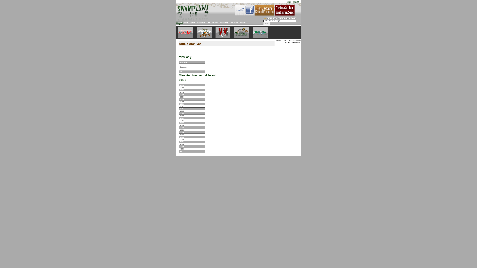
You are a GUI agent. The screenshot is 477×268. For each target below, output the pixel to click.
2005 (182, 132)
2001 (182, 142)
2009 (182, 125)
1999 (182, 146)
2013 (182, 116)
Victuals (243, 22)
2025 (182, 87)
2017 (182, 106)
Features (183, 67)
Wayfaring (234, 22)
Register (296, 1)
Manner (215, 22)
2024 (182, 90)
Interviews (184, 62)
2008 (182, 127)
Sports (192, 22)
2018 (182, 104)
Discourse (201, 22)
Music (186, 22)
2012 (182, 118)
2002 (182, 139)
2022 (182, 94)
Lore (208, 22)
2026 (182, 85)
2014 (182, 113)
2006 (182, 130)
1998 (182, 149)
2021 (182, 97)
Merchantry (224, 22)
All (181, 71)
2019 (182, 101)
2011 (182, 120)
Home (180, 22)
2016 (182, 109)
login (289, 1)
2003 (182, 137)
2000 (182, 144)
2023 (182, 92)
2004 (182, 135)
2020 (182, 99)
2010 (182, 123)
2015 (182, 111)
